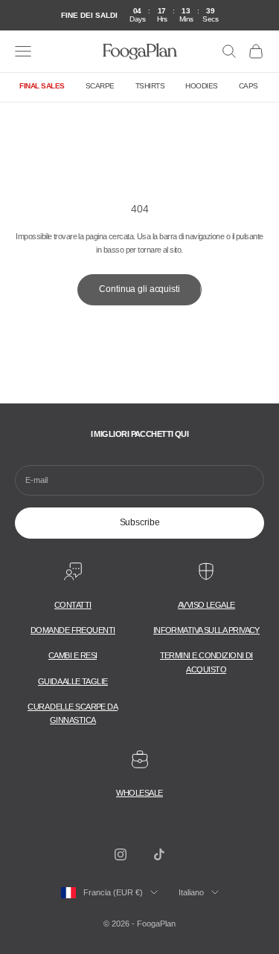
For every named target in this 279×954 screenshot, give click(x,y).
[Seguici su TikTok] (159, 854)
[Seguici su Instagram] (120, 854)
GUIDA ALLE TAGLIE (73, 681)
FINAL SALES (42, 86)
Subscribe (140, 522)
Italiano (191, 892)
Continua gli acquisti (139, 289)
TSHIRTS (150, 86)
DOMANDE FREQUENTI (73, 630)
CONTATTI (73, 604)
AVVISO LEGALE (206, 604)
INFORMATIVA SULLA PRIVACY (206, 630)
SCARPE (100, 86)
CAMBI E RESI (72, 655)
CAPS (248, 86)
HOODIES (201, 86)
